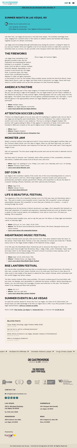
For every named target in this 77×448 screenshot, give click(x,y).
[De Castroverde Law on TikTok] (17, 398)
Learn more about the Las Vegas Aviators (22, 108)
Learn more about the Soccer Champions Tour (24, 133)
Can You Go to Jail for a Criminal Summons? (22, 329)
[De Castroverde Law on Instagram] (14, 398)
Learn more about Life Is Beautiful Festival (22, 230)
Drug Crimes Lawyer (63, 351)
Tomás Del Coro (38, 309)
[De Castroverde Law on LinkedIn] (11, 398)
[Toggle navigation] (73, 3)
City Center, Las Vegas (22, 309)
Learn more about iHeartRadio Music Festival (23, 261)
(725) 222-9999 (12, 412)
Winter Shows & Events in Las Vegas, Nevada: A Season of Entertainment (32, 334)
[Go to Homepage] (10, 3)
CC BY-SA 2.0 (59, 309)
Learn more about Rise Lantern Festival (21, 293)
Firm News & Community (17, 29)
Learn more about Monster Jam (19, 167)
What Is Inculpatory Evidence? (17, 338)
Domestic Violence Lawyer (40, 351)
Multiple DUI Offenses (16, 351)
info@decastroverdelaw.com (17, 394)
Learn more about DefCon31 (17, 190)
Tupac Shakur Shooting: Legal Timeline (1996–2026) (25, 324)
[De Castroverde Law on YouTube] (9, 398)
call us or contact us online (28, 305)
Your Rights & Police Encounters (39, 29)
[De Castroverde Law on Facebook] (6, 398)
